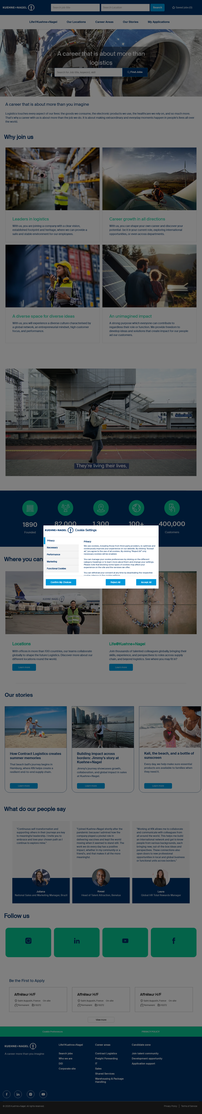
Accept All (146, 582)
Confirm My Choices (61, 582)
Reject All (115, 582)
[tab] (61, 540)
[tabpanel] (119, 565)
